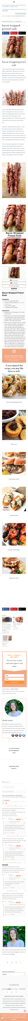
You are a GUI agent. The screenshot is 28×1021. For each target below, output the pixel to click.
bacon (13, 691)
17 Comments (18, 21)
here (17, 952)
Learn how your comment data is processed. (13, 797)
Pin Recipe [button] (15, 283)
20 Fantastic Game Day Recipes (5, 643)
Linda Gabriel (17, 821)
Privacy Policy (5, 10)
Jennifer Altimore (17, 847)
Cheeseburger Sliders (14, 479)
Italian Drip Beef (14, 515)
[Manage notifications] (25, 1011)
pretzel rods (12, 693)
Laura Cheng (16, 877)
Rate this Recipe (14, 286)
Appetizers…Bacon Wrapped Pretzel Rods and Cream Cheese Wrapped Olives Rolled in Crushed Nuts (7, 627)
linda (15, 904)
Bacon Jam (14, 444)
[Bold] (3, 791)
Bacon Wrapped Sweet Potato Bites (17, 624)
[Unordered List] (11, 791)
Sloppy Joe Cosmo (14, 578)
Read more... (20, 732)
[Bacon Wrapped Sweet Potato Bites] (18, 619)
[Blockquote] (12, 791)
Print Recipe (14, 280)
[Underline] (7, 791)
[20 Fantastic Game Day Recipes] (7, 638)
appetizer (8, 691)
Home (3, 16)
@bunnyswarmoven (14, 359)
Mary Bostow (8, 21)
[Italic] (5, 791)
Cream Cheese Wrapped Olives (14, 402)
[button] (23, 38)
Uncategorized (9, 16)
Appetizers (14, 689)
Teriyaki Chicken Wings (14, 550)
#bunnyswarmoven (14, 360)
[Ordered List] (9, 791)
